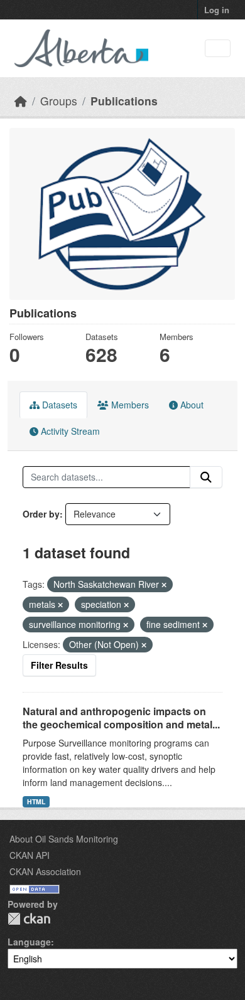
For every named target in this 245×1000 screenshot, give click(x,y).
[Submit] (206, 477)
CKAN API (29, 855)
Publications (124, 101)
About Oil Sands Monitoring (63, 838)
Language (29, 941)
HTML (36, 801)
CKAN (29, 918)
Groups (58, 101)
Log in (216, 10)
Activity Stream (69, 431)
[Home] (20, 101)
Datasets (58, 404)
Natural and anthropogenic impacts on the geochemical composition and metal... (121, 717)
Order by (41, 514)
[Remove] (163, 585)
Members (129, 404)
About (191, 404)
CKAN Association (45, 871)
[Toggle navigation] (218, 49)
